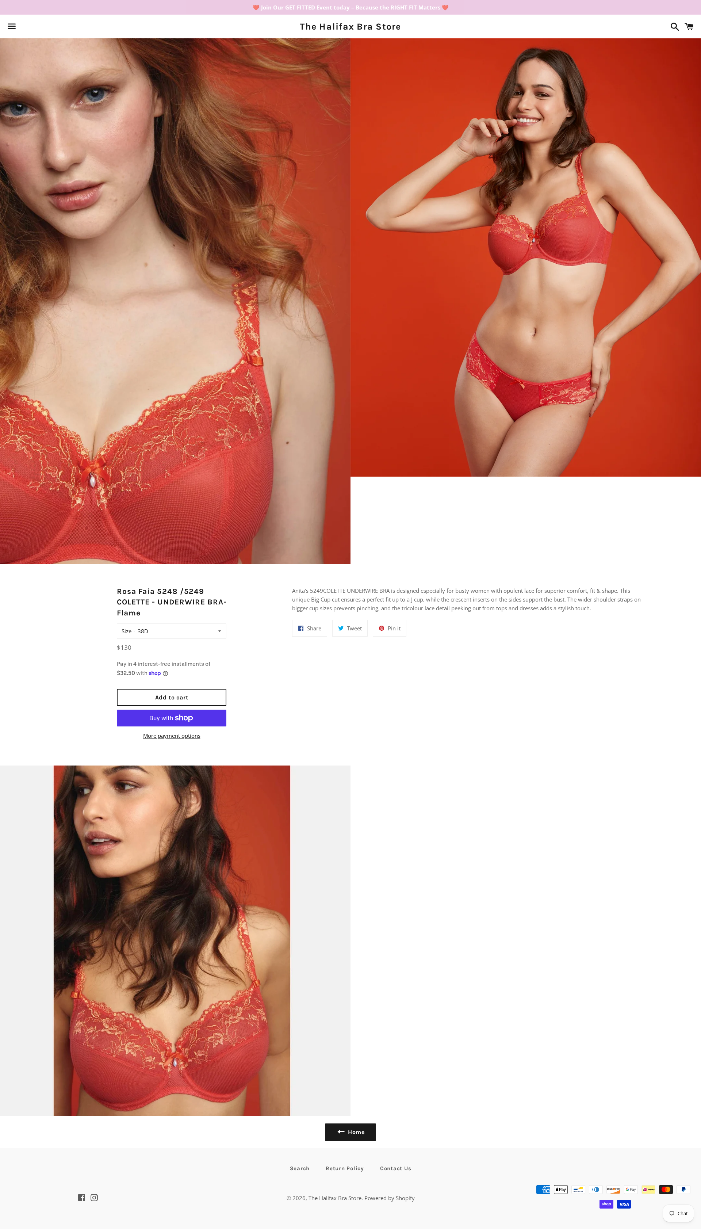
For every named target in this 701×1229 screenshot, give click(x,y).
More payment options (171, 735)
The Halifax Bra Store (350, 26)
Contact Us (395, 1168)
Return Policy (345, 1168)
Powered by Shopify (389, 1198)
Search (300, 1168)
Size (126, 631)
